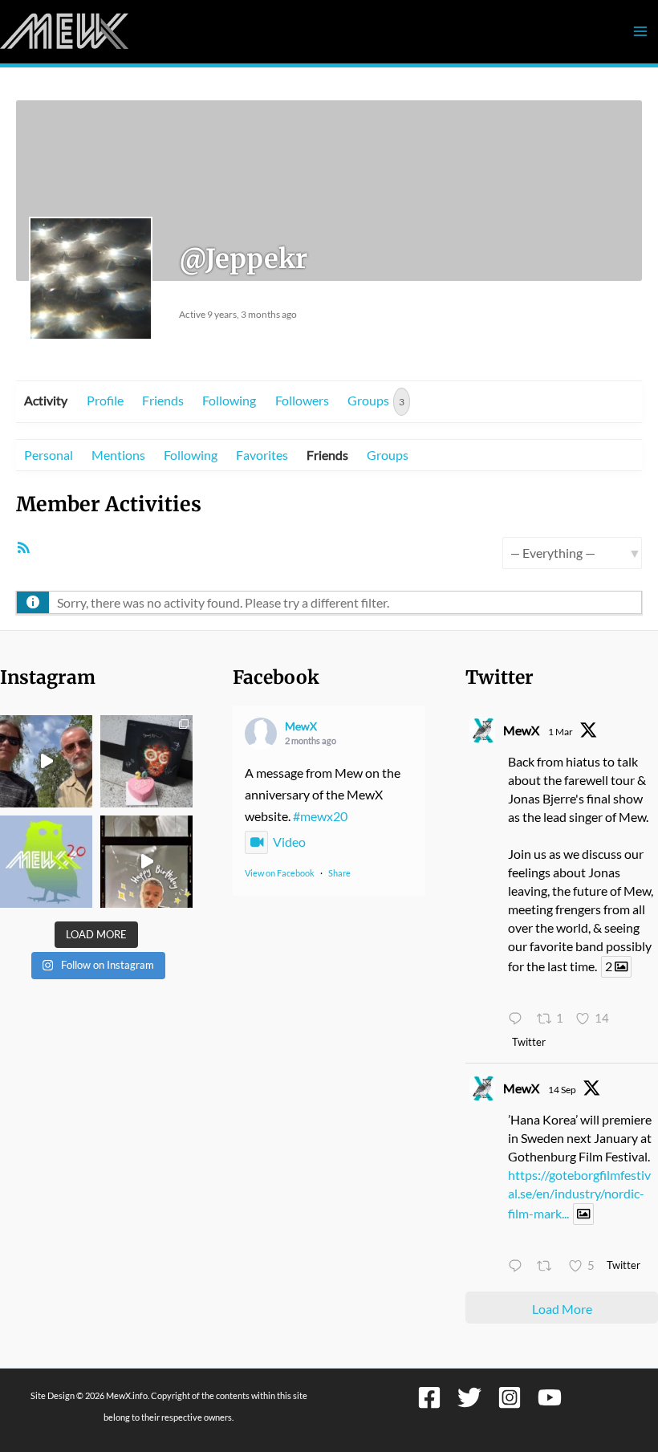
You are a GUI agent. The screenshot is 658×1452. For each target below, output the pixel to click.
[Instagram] (510, 1397)
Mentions (118, 454)
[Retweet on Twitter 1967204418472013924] (548, 1267)
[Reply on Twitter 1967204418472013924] (518, 1267)
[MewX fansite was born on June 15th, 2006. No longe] (146, 761)
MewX (301, 726)
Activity (45, 400)
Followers (302, 400)
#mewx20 (320, 816)
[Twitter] (469, 1397)
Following (229, 400)
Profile (105, 400)
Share (339, 873)
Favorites (262, 454)
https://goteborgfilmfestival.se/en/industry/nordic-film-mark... (579, 1194)
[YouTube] (550, 1397)
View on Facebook (280, 873)
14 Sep (562, 1090)
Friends (163, 400)
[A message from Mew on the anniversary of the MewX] (46, 761)
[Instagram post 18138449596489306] (46, 861)
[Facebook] (429, 1397)
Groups (375, 400)
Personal (48, 454)
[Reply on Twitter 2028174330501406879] (518, 1019)
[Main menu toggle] (640, 32)
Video (289, 841)
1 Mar (560, 732)
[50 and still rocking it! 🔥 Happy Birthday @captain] (146, 861)
